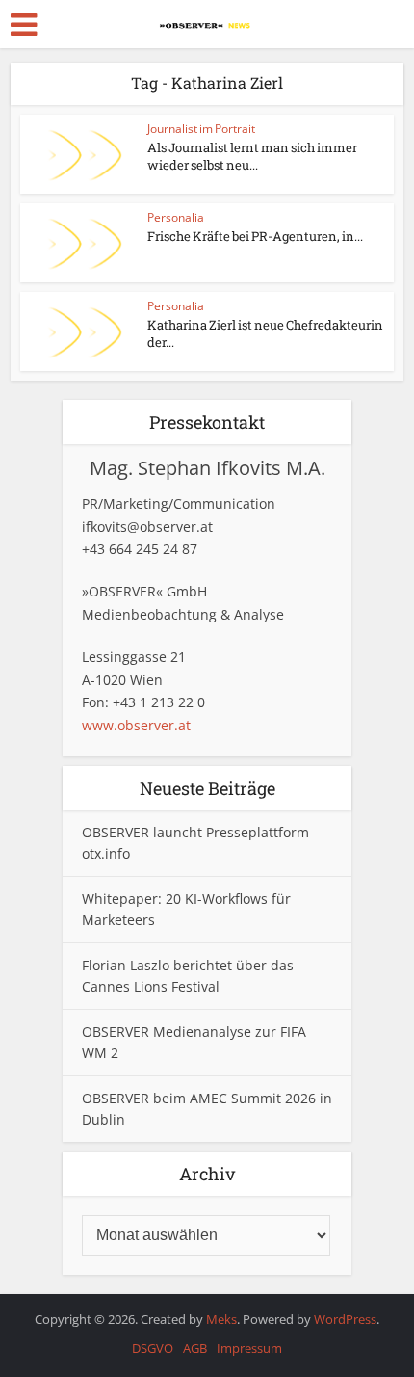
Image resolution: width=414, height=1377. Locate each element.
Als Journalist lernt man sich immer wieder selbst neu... (252, 156)
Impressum (249, 1348)
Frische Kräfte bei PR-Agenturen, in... (255, 236)
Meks (221, 1319)
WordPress (345, 1319)
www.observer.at (136, 725)
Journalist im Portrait (201, 128)
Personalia (175, 217)
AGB (195, 1348)
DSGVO (152, 1348)
